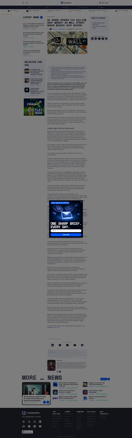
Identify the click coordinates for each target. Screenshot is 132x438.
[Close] (81, 202)
